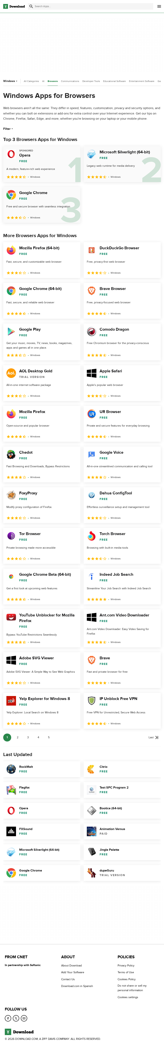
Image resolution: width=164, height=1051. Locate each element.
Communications (70, 81)
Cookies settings (128, 997)
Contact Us (68, 979)
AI (43, 81)
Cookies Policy (127, 979)
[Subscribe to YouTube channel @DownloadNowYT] (24, 1018)
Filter (7, 129)
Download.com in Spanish (77, 986)
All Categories (31, 81)
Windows (9, 81)
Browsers (53, 81)
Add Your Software (72, 972)
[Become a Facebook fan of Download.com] (8, 1018)
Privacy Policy (126, 965)
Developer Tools (91, 81)
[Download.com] (14, 6)
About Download (71, 965)
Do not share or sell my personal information (132, 988)
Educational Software (114, 81)
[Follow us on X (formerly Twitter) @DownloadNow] (16, 1018)
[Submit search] (31, 6)
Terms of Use (126, 972)
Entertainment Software (141, 81)
